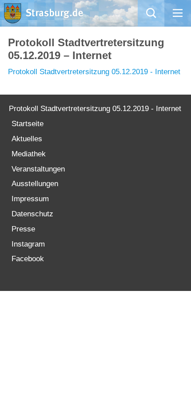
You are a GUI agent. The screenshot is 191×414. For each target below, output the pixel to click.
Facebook (28, 259)
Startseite (28, 123)
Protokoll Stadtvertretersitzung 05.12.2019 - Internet (94, 72)
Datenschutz (32, 214)
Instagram (28, 244)
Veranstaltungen (38, 169)
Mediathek (29, 154)
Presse (23, 229)
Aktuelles (27, 139)
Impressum (30, 199)
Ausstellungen (35, 183)
